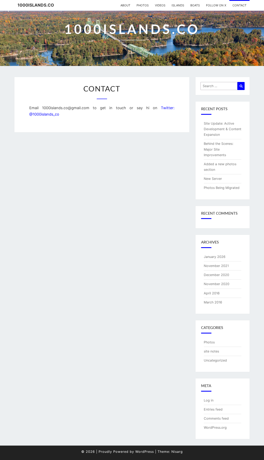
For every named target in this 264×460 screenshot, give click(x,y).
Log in (208, 400)
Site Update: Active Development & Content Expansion (222, 129)
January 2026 (214, 257)
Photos (143, 5)
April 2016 (212, 293)
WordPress (144, 451)
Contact (239, 5)
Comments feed (216, 418)
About (125, 5)
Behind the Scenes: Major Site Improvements (218, 149)
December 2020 (216, 275)
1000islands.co (36, 5)
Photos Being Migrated (221, 188)
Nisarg (177, 451)
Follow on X (216, 5)
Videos (160, 5)
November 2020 (216, 284)
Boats (195, 5)
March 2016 (213, 302)
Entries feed (213, 409)
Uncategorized (215, 360)
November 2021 (216, 266)
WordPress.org (215, 427)
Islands (178, 5)
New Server (213, 179)
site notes (211, 351)
